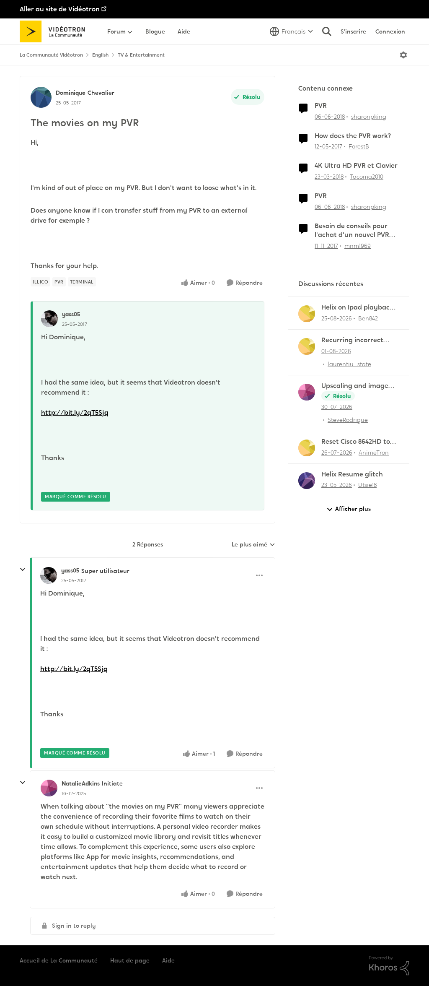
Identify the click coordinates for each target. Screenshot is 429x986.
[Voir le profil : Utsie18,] (306, 480)
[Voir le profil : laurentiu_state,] (306, 346)
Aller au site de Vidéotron (60, 9)
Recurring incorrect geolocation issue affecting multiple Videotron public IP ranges (352, 340)
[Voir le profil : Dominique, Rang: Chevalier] (41, 97)
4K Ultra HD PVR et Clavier (356, 165)
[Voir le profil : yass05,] (49, 318)
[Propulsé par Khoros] (389, 966)
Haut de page (130, 960)
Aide (168, 960)
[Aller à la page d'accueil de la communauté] (55, 31)
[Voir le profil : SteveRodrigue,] (306, 392)
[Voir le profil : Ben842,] (306, 313)
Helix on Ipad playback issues (357, 307)
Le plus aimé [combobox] (253, 545)
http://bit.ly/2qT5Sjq (75, 412)
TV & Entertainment (141, 55)
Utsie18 (367, 485)
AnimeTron (374, 452)
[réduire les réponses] (23, 570)
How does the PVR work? (353, 136)
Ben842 (368, 318)
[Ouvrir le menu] (403, 55)
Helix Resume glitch (352, 474)
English (100, 55)
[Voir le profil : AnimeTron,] (306, 448)
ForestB (359, 146)
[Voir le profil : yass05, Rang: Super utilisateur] (48, 575)
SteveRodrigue (348, 420)
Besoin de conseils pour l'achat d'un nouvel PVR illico (352, 230)
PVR (321, 105)
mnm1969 (357, 246)
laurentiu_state (349, 364)
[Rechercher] (327, 31)
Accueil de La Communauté (59, 960)
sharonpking (368, 116)
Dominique (70, 92)
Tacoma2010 (366, 176)
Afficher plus (353, 509)
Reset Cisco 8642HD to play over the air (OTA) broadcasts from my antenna (357, 441)
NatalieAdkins (81, 783)
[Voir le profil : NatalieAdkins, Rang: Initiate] (49, 788)
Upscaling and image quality (354, 386)
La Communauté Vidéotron (51, 55)
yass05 (71, 314)
